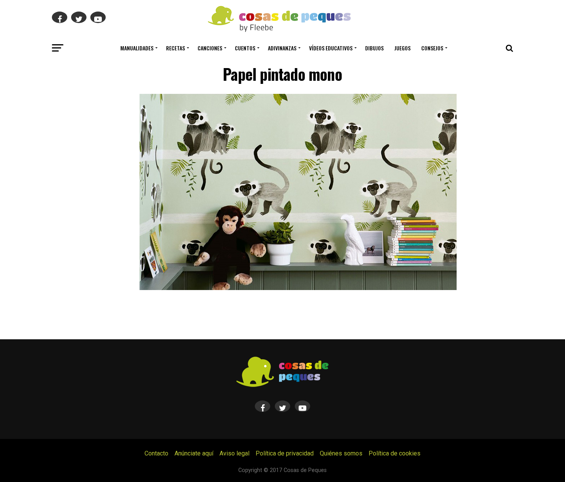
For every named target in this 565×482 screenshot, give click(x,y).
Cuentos (245, 48)
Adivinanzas (282, 48)
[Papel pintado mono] (298, 288)
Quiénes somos (341, 453)
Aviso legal (234, 453)
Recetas (175, 48)
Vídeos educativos (330, 48)
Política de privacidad (285, 453)
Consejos (432, 48)
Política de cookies (394, 453)
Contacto (156, 453)
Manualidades (136, 48)
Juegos (402, 48)
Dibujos (374, 48)
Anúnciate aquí (193, 453)
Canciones (210, 48)
